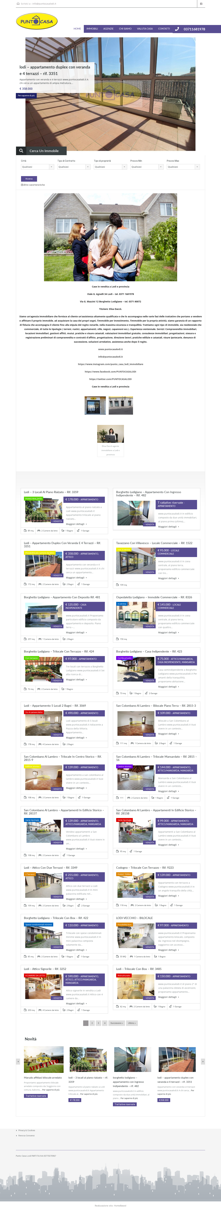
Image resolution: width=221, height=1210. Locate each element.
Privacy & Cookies (26, 1130)
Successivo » (116, 1023)
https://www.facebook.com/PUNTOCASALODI (110, 371)
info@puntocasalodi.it (44, 3)
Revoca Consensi (26, 1135)
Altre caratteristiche (34, 185)
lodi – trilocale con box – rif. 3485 (138, 969)
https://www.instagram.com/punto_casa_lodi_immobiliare (110, 364)
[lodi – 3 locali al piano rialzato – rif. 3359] (88, 1059)
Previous (9, 94)
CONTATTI (164, 29)
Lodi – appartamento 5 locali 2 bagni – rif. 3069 (55, 705)
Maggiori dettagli (75, 524)
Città (23, 161)
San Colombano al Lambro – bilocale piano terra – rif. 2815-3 (156, 705)
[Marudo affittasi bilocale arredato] (44, 1059)
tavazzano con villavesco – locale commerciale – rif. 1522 (154, 543)
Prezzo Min (136, 161)
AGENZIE (108, 29)
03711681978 (194, 29)
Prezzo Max (173, 161)
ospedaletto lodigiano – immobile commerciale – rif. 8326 (154, 597)
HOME (77, 29)
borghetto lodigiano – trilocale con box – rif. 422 (56, 918)
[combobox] (37, 167)
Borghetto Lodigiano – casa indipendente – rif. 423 (149, 651)
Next (212, 94)
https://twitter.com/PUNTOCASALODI (110, 379)
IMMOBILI (92, 29)
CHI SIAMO (125, 29)
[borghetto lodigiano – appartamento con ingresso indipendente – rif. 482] (133, 1059)
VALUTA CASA (145, 29)
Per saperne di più (26, 95)
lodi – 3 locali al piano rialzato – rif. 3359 (51, 492)
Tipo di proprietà (102, 161)
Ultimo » (132, 1023)
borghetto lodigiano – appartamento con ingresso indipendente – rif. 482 (128, 1081)
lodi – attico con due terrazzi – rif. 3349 (50, 867)
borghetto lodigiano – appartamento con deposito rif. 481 (62, 597)
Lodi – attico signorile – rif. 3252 (45, 969)
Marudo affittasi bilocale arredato (43, 1077)
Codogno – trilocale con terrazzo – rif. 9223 (145, 867)
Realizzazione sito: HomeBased (110, 1205)
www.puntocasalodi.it (110, 349)
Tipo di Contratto (66, 161)
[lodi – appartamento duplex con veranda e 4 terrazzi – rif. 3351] (177, 1059)
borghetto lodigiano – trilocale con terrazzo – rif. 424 (59, 651)
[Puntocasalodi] (37, 22)
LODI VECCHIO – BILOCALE (134, 918)
